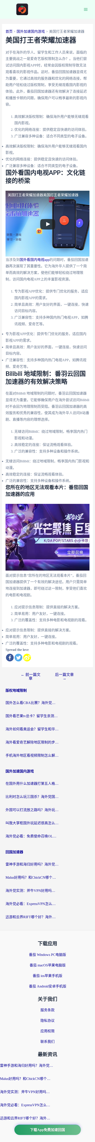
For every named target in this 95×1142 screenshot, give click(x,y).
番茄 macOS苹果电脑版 (48, 965)
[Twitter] (18, 657)
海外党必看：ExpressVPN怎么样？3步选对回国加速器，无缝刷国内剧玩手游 (32, 904)
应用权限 (47, 1031)
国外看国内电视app (34, 260)
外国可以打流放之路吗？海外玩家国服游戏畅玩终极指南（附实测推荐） (32, 810)
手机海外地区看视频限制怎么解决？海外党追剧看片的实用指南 (32, 755)
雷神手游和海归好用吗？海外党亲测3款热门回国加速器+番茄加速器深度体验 (32, 864)
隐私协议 (47, 1020)
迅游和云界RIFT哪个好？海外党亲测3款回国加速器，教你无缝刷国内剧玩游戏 (32, 917)
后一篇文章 (64, 676)
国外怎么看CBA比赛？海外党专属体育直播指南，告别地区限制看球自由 (32, 703)
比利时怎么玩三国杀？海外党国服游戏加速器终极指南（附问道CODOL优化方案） (32, 797)
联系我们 (47, 1041)
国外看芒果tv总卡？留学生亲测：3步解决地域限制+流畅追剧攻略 (32, 716)
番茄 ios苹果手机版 (47, 976)
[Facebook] (10, 657)
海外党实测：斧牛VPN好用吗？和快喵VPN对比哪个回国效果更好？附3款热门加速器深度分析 (32, 890)
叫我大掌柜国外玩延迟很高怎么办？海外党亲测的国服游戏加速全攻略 (32, 823)
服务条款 (47, 1010)
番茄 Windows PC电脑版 (47, 955)
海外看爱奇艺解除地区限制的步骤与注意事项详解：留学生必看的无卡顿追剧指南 (32, 742)
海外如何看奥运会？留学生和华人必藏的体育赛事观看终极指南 (32, 729)
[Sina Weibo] (27, 657)
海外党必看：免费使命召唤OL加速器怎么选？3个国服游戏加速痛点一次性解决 (32, 836)
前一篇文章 (30, 676)
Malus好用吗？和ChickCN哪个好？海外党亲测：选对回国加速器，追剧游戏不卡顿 (32, 877)
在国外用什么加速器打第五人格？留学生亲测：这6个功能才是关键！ (32, 783)
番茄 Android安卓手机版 (47, 986)
